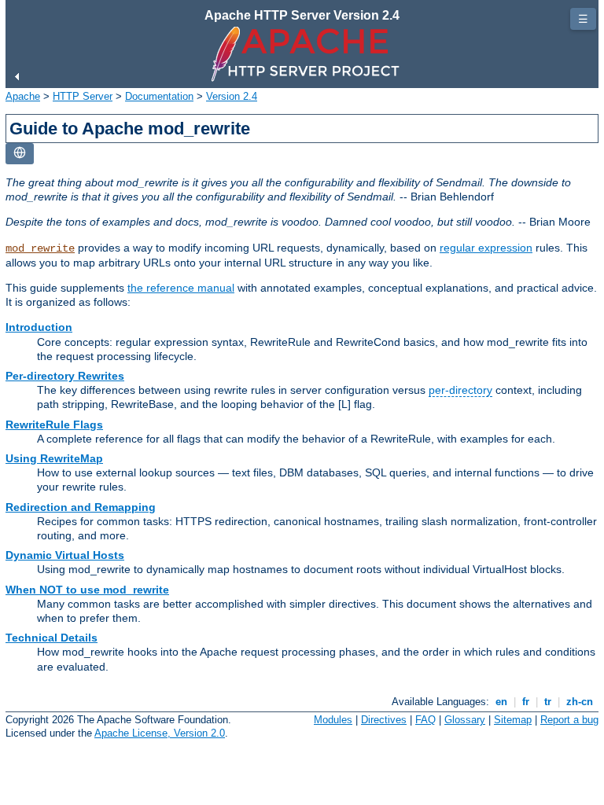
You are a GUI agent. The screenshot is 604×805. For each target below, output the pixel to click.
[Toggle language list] (20, 153)
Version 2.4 (231, 96)
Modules (333, 720)
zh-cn (579, 702)
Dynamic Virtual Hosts (65, 555)
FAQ (425, 720)
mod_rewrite (40, 248)
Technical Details (52, 637)
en (501, 702)
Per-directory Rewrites (65, 375)
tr (547, 702)
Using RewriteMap (54, 458)
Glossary (464, 720)
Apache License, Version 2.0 (159, 733)
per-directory (460, 390)
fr (525, 702)
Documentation (159, 96)
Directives (384, 720)
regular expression (486, 247)
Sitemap (513, 720)
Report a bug (569, 720)
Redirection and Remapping (81, 507)
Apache (23, 96)
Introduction (39, 327)
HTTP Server (82, 96)
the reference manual (180, 287)
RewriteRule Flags (54, 424)
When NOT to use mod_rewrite (87, 589)
